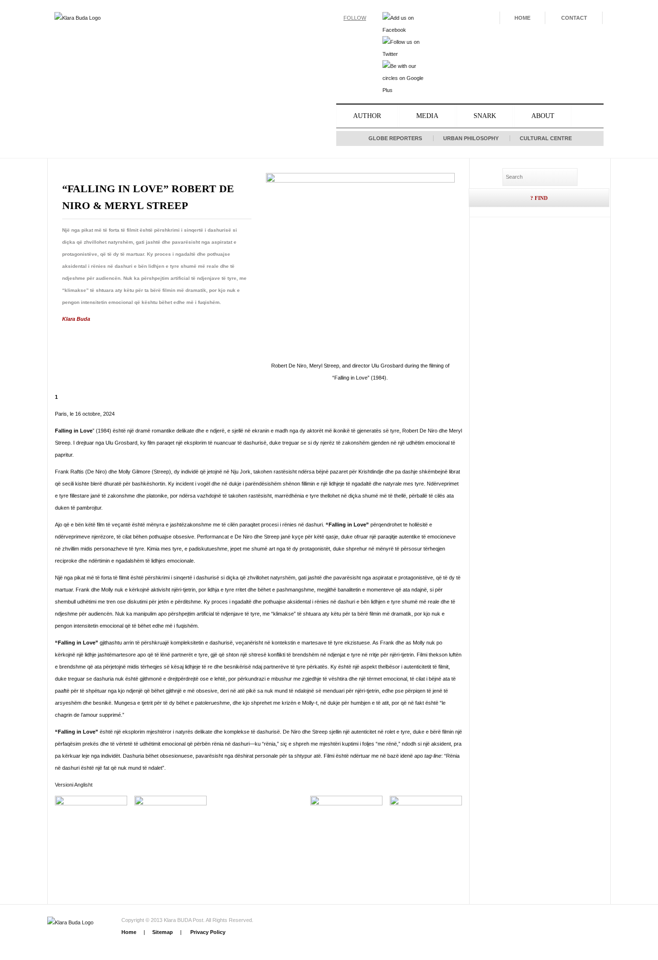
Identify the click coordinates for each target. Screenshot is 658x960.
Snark (485, 115)
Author (367, 115)
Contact (574, 18)
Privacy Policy (207, 932)
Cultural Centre (546, 138)
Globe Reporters (395, 138)
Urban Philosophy (471, 138)
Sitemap (162, 932)
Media (427, 115)
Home (522, 18)
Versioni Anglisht (73, 785)
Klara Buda (76, 319)
